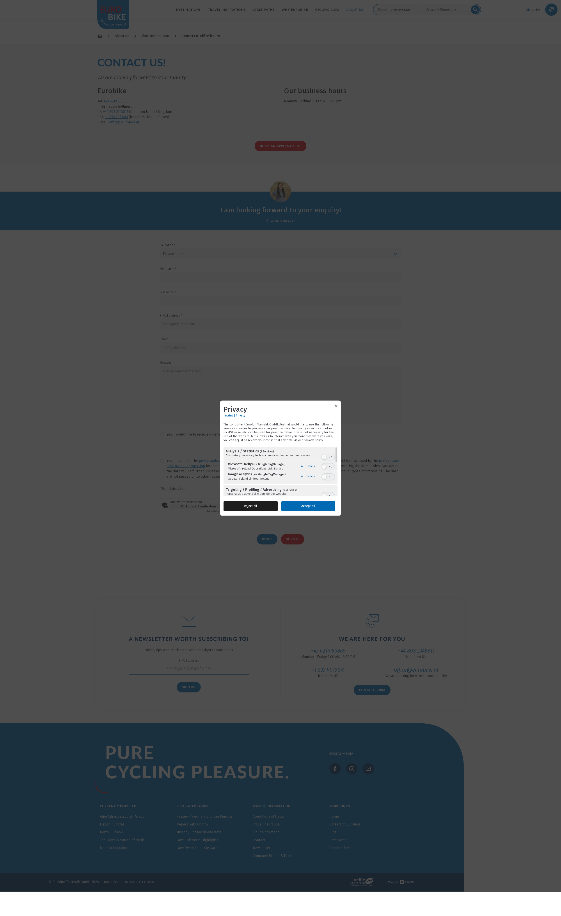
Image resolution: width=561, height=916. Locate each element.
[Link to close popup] (336, 407)
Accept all (308, 506)
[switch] (328, 456)
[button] (324, 457)
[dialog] (280, 458)
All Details (308, 466)
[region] (280, 471)
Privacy (240, 415)
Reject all (250, 506)
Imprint (228, 415)
